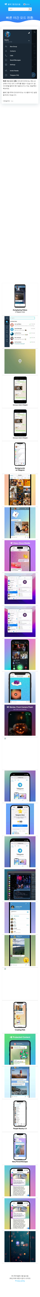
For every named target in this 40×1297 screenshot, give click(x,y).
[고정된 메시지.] (20, 1148)
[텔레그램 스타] (20, 754)
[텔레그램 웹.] (20, 362)
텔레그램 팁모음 (14, 4)
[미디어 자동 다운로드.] (20, 951)
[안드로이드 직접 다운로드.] (20, 1247)
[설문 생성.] (20, 1017)
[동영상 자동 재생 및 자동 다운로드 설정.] (20, 299)
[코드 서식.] (20, 885)
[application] (20, 54)
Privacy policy (20, 1281)
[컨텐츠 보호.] (20, 1050)
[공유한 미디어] (20, 490)
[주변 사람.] (20, 1115)
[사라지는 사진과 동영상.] (20, 688)
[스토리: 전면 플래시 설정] (20, 721)
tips (12, 101)
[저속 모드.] (20, 918)
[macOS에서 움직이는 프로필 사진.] (20, 589)
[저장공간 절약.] (20, 1083)
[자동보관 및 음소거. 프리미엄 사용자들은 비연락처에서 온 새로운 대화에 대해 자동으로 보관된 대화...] (20, 984)
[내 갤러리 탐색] (20, 523)
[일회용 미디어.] (20, 556)
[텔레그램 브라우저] (20, 786)
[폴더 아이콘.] (20, 332)
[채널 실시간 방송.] (20, 655)
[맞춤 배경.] (20, 457)
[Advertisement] (20, 193)
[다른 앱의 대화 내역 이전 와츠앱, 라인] (20, 392)
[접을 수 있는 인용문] (20, 1181)
